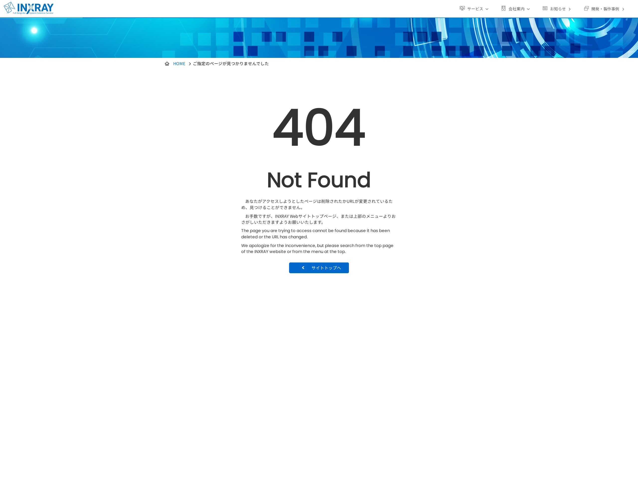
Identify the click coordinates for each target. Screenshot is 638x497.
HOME (179, 63)
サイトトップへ (326, 268)
